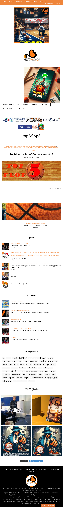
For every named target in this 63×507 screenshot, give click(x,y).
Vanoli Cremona (56, 149)
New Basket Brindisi (9, 147)
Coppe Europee (21, 272)
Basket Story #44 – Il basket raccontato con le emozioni (30, 312)
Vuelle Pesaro (31, 150)
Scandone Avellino (36, 149)
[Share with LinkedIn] (58, 188)
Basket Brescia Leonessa (24, 146)
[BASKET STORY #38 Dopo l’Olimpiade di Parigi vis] (47, 410)
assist (15, 358)
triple (26, 378)
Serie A (26, 105)
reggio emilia (47, 374)
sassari (53, 374)
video (47, 263)
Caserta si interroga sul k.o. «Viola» (23, 284)
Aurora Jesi (53, 252)
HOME (6, 469)
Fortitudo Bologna (16, 328)
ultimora (7, 381)
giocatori (51, 364)
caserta (22, 364)
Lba (40, 368)
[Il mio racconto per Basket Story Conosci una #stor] (16, 441)
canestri (14, 364)
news (52, 371)
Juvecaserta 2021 (52, 146)
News (44, 105)
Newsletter (42, 1)
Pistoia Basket (18, 149)
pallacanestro (29, 374)
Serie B (28, 281)
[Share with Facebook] (54, 188)
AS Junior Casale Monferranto (41, 252)
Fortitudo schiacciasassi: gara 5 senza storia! (26, 321)
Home (4, 1)
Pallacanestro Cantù (39, 147)
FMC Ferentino (51, 253)
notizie (6, 374)
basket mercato (33, 358)
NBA (19, 105)
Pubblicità (19, 1)
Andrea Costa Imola (16, 252)
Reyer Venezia (26, 149)
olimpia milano (16, 374)
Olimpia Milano (19, 147)
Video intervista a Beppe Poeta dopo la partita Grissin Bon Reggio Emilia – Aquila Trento (36, 266)
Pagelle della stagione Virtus (20, 245)
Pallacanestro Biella (41, 255)
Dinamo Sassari (43, 146)
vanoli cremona (22, 381)
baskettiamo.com (12, 361)
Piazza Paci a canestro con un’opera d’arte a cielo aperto (30, 303)
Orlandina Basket (28, 147)
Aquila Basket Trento (12, 146)
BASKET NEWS (43, 469)
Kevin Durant (22, 367)
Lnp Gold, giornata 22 (18, 259)
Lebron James (48, 368)
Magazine (7, 109)
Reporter (27, 1)
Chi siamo (11, 1)
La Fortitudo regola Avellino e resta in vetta (25, 339)
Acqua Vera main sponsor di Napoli (31, 225)
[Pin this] (60, 188)
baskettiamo (46, 358)
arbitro (8, 358)
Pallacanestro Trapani (54, 255)
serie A (5, 377)
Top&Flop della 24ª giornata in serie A (31, 154)
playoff (40, 374)
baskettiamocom (30, 361)
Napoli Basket (33, 223)
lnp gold (22, 371)
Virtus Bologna (25, 243)
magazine (20, 310)
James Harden (6, 367)
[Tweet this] (56, 188)
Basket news (25, 223)
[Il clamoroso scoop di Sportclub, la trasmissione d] (16, 410)
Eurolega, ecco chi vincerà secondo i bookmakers (28, 275)
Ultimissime (9, 105)
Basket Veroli (43, 253)
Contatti (34, 1)
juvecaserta (14, 367)
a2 (4, 358)
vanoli (15, 381)
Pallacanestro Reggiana (51, 147)
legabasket (8, 371)
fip (44, 364)
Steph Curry (19, 377)
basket (23, 358)
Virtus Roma (31, 381)
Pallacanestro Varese (8, 149)
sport (11, 377)
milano (41, 371)
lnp (16, 371)
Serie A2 (36, 105)
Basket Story (14, 310)
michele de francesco (31, 371)
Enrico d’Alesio (37, 364)
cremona (28, 364)
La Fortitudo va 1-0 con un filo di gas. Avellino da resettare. (31, 330)
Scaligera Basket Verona (29, 256)
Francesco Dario (34, 157)
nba (46, 371)
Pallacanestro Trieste (16, 256)
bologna (5, 364)
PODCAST (21, 109)
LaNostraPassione (32, 368)
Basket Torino (35, 146)
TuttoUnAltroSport (37, 378)
